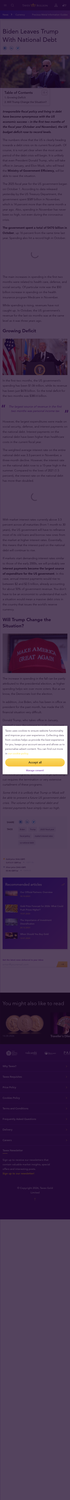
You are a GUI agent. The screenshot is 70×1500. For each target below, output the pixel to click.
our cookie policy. (18, 753)
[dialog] (35, 750)
